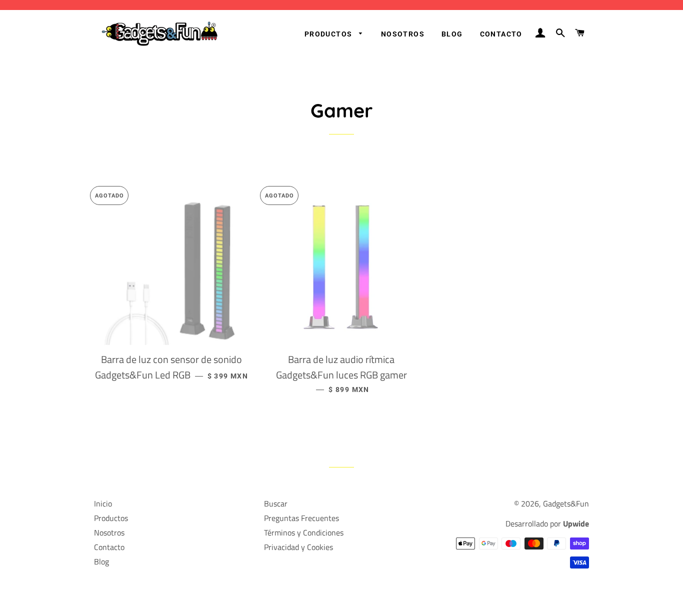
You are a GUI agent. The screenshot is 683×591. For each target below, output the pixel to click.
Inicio (103, 504)
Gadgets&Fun (566, 504)
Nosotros (402, 34)
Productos (329, 34)
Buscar (276, 504)
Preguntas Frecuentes (301, 518)
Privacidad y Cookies (298, 547)
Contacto (501, 34)
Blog (452, 34)
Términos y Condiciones (304, 532)
